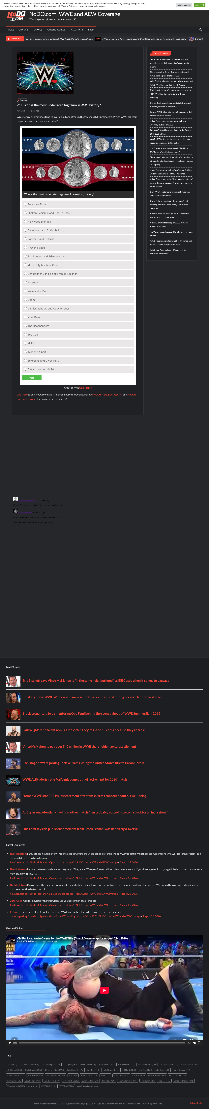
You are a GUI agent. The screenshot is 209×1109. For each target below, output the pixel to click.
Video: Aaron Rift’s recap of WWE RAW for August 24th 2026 (169, 224)
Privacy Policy (196, 1103)
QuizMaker (85, 387)
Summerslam (90, 1081)
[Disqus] (78, 531)
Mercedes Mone (55, 1075)
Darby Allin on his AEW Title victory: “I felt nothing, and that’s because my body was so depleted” (169, 204)
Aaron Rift (21, 111)
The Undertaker (127, 1081)
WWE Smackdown (87, 1086)
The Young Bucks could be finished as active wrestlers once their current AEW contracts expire (169, 63)
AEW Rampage (51, 1064)
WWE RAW (66, 1086)
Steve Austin (71, 1081)
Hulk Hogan (110, 1070)
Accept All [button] (199, 5)
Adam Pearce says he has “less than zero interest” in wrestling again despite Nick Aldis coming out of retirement (171, 183)
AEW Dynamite (29, 1064)
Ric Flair (138, 1075)
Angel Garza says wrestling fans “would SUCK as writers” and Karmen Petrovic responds (171, 172)
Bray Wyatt (106, 1064)
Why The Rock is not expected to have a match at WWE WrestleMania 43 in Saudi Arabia (171, 83)
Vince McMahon (184, 1081)
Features (37, 29)
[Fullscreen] (199, 1042)
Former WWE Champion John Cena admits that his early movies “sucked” (171, 114)
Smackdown (51, 1081)
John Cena (162, 1070)
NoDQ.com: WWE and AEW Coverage (74, 13)
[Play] (10, 1042)
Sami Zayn (14, 1081)
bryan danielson (147, 1064)
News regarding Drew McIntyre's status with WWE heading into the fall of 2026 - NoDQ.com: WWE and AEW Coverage (75, 916)
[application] (104, 990)
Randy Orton (89, 1075)
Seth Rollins (32, 1081)
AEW (12, 1064)
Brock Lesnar (126, 1064)
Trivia (91, 29)
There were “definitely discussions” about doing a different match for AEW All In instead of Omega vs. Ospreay (171, 161)
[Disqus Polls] (78, 455)
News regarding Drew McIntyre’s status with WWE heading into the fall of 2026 (169, 74)
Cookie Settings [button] (184, 5)
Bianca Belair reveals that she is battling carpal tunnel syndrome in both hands (170, 105)
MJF (73, 1075)
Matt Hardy (35, 1075)
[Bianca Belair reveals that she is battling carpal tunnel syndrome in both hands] (156, 38)
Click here (22, 394)
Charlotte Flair (169, 1064)
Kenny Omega (181, 1070)
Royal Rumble (177, 1075)
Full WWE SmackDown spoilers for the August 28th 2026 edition (170, 132)
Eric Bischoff (75, 1070)
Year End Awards (55, 29)
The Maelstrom (18, 853)
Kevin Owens (15, 1075)
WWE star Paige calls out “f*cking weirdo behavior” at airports (168, 252)
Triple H (164, 1081)
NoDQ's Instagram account (107, 394)
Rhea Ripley (121, 1075)
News (11, 29)
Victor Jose (16, 900)
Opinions (23, 29)
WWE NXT (48, 1086)
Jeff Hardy (129, 1070)
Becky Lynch (88, 1064)
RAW (105, 1075)
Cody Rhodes (33, 1070)
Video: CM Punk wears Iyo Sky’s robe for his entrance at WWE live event (169, 215)
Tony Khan (148, 1081)
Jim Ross (145, 1070)
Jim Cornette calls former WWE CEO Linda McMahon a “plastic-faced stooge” (169, 150)
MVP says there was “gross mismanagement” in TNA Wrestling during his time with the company (108, 39)
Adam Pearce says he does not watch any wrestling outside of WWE (168, 123)
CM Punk (14, 1070)
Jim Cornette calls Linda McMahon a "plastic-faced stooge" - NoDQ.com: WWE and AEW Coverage (64, 862)
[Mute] (194, 1042)
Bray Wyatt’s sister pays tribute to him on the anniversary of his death (170, 194)
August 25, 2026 (129, 862)
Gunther (93, 1070)
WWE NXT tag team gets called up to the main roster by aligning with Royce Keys (170, 141)
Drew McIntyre (54, 1070)
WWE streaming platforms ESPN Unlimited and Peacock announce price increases (171, 243)
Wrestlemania (16, 1086)
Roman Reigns (157, 1075)
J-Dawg (14, 911)
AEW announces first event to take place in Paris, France (171, 234)
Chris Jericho (189, 1064)
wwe (32, 1086)
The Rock (108, 1081)
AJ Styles (70, 1064)
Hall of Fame (76, 29)
